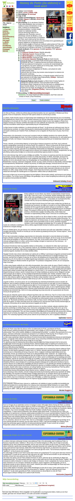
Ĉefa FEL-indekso (7, 30)
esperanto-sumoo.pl (65, 402)
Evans (69, 181)
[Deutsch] (12, 6)
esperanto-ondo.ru (65, 191)
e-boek (25, 12)
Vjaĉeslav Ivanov (28, 54)
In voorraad (32, 14)
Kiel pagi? (6, 40)
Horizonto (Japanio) (29, 59)
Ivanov (69, 318)
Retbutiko (6, 33)
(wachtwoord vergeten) (46, 485)
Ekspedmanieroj (8, 36)
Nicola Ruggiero (28, 55)
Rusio (69, 426)
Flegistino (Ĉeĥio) (38, 89)
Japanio (68, 474)
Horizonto (60, 474)
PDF (19, 21)
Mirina (63, 426)
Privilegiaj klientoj (6, 50)
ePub (38, 19)
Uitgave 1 (27, 19)
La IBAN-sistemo (6, 43)
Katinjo (53, 77)
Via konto (6, 38)
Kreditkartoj (7, 45)
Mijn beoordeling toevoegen (39, 93)
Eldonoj (5, 35)
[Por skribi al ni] (13, 24)
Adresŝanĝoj (7, 47)
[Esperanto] (4, 6)
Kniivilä (30, 11)
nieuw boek (40, 17)
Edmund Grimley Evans (30, 52)
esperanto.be (67, 111)
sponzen (36, 49)
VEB (35, 12)
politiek (30, 12)
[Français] (10, 6)
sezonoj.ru (54, 191)
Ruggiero (68, 390)
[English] (7, 6)
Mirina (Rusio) (27, 57)
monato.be (58, 111)
